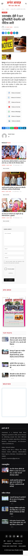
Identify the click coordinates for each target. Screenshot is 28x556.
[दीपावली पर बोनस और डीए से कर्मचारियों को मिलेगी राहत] (5, 375)
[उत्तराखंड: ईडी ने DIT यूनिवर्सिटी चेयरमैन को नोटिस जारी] (14, 44)
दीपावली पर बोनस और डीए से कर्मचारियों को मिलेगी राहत (17, 375)
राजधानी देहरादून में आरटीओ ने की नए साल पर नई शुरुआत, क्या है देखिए (18, 499)
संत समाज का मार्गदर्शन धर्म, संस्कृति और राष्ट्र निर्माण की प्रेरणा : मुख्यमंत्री (12, 215)
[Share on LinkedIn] (17, 33)
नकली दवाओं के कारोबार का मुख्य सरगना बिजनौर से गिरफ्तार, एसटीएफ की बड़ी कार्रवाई (13, 188)
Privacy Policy (17, 544)
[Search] (26, 3)
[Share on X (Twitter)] (6, 33)
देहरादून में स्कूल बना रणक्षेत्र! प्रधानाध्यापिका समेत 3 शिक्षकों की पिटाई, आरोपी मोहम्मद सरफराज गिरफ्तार (17, 354)
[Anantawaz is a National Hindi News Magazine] (14, 3)
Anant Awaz (9, 27)
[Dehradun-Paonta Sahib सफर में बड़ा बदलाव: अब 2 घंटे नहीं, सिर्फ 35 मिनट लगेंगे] (5, 521)
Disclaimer (22, 546)
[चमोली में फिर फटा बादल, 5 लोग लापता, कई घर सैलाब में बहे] (5, 364)
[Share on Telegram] (14, 33)
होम (4, 541)
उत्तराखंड (4, 12)
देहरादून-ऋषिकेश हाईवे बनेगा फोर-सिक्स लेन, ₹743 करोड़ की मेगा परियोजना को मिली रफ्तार (17, 511)
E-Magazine (7, 544)
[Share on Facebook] (3, 33)
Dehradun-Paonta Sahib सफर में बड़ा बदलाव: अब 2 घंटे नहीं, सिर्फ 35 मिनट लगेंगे (18, 522)
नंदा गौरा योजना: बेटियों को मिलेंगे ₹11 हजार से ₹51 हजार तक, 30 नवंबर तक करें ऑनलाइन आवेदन (14, 162)
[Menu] (2, 3)
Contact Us (18, 541)
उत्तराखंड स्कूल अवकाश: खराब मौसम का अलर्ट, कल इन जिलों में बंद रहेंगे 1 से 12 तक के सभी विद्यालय (18, 341)
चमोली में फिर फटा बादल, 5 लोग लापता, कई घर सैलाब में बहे (17, 365)
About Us (10, 541)
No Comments (7, 29)
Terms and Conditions (9, 546)
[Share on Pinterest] (11, 33)
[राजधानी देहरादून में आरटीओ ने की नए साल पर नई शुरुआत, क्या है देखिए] (5, 498)
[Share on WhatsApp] (8, 33)
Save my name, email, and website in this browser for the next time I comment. (14, 262)
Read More (6, 168)
